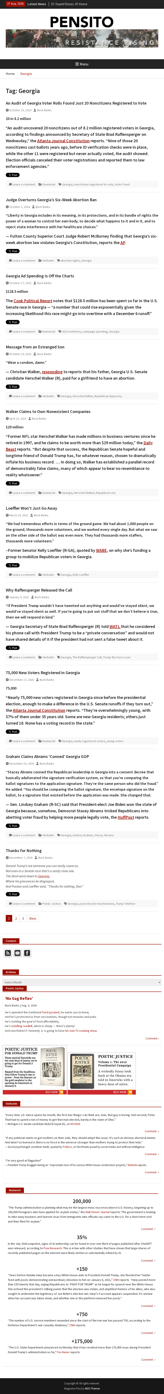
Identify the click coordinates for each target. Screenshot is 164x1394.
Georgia (67, 184)
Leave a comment (24, 184)
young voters (115, 741)
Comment (147, 1229)
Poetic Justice (51, 904)
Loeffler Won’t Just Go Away (31, 508)
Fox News (63, 1352)
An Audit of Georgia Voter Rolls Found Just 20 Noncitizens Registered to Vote (76, 103)
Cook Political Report (33, 300)
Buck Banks (44, 110)
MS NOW (75, 1124)
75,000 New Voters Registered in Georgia (43, 672)
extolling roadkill (21, 1026)
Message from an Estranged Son (35, 346)
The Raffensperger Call (87, 657)
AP (122, 242)
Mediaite (132, 1165)
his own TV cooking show (81, 1031)
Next (32, 918)
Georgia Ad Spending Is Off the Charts (40, 275)
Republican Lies (106, 493)
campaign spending (95, 331)
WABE (101, 550)
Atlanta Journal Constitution (63, 140)
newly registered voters (89, 741)
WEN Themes (92, 1388)
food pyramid (50, 1012)
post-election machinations (96, 904)
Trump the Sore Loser (117, 657)
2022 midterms (71, 331)
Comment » (152, 1038)
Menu (84, 64)
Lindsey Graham (83, 835)
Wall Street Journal (97, 1212)
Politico (67, 1146)
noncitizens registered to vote (93, 184)
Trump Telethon (125, 904)
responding (52, 371)
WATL (115, 626)
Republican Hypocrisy (108, 396)
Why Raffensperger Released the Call (39, 590)
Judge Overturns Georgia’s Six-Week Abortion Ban (51, 199)
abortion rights (70, 260)
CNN (116, 1280)
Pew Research (53, 1248)
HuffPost (126, 817)
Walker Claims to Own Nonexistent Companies (48, 411)
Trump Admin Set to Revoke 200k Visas (79, 4)
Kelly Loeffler (81, 575)
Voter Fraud (122, 184)
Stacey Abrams (104, 835)
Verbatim (48, 260)
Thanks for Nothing (24, 850)
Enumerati (48, 184)
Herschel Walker (83, 396)
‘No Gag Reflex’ (19, 998)
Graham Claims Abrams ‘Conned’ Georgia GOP (47, 756)
